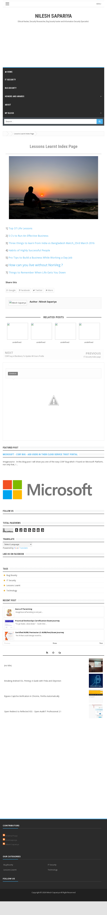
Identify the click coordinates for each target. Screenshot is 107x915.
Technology (11, 590)
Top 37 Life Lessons (20, 228)
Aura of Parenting (23, 609)
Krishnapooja (11, 840)
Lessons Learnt (13, 585)
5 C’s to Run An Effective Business (28, 235)
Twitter (38, 290)
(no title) (8, 665)
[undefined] (18, 331)
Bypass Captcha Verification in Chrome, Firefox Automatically (31, 696)
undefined (16, 342)
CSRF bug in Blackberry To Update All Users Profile (24, 356)
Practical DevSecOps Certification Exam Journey (37, 620)
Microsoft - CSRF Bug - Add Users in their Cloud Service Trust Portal (40, 454)
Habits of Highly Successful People (29, 250)
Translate (23, 548)
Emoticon (12, 374)
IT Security (11, 580)
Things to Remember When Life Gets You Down (37, 272)
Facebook (25, 290)
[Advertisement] (53, 44)
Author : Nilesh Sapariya (43, 301)
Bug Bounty (11, 575)
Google (12, 290)
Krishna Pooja (11, 835)
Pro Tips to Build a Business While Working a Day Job (40, 257)
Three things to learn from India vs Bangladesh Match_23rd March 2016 (51, 243)
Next (101, 643)
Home (55, 643)
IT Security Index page (92, 357)
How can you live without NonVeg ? (35, 265)
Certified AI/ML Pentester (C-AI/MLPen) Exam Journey (39, 632)
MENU (98, 4)
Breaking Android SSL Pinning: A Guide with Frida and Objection (32, 680)
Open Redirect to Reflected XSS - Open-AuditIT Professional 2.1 (32, 711)
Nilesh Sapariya (12, 844)
